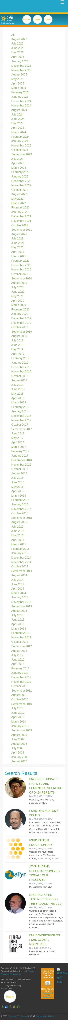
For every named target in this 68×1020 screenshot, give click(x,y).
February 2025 (20, 92)
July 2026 (17, 43)
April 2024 (17, 127)
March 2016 (18, 495)
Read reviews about (47, 993)
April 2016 (17, 491)
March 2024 (18, 132)
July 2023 (17, 158)
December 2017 (21, 415)
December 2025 (21, 65)
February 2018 (20, 407)
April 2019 (17, 353)
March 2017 (18, 446)
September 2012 (21, 646)
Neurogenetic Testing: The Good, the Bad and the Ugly (46, 899)
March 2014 (18, 593)
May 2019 (17, 349)
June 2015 (17, 530)
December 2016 (21, 460)
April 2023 (17, 163)
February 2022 (20, 207)
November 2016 (21, 464)
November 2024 (21, 105)
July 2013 (17, 615)
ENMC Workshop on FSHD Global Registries (44, 940)
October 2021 (19, 225)
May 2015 (17, 535)
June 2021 (17, 243)
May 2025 (17, 79)
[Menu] (62, 1)
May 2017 (17, 437)
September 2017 (21, 429)
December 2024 (21, 101)
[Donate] (10, 996)
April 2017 (17, 442)
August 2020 (19, 282)
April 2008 (17, 752)
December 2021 (21, 216)
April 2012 (17, 663)
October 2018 (19, 376)
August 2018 (19, 380)
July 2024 (17, 114)
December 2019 (21, 318)
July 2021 (17, 238)
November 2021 (21, 220)
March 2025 (18, 87)
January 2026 (19, 61)
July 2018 (17, 384)
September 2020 (21, 278)
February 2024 (20, 136)
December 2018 (21, 367)
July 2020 (17, 287)
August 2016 (19, 473)
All (13, 34)
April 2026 (17, 56)
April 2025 (17, 83)
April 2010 (17, 717)
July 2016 (17, 477)
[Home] (7, 18)
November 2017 (21, 420)
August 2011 (19, 694)
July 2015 (17, 526)
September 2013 (21, 606)
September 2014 (21, 570)
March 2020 (18, 305)
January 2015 (19, 553)
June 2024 (17, 118)
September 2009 (21, 730)
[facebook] (3, 1006)
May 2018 (17, 393)
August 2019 (19, 336)
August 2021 (19, 234)
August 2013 (19, 610)
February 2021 (20, 260)
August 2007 (19, 761)
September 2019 (21, 331)
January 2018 (19, 411)
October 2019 (19, 327)
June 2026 (17, 48)
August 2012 (19, 650)
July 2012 (17, 655)
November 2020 (21, 269)
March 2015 (18, 544)
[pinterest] (11, 1006)
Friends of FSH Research (18, 1016)
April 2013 (17, 624)
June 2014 (17, 584)
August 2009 (19, 734)
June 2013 (17, 619)
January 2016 (19, 504)
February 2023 (20, 172)
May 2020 (17, 296)
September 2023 (21, 154)
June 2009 (17, 739)
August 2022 (19, 194)
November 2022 (21, 185)
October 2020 (19, 274)
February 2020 (20, 309)
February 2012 (20, 668)
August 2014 (19, 575)
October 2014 (19, 566)
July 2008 (17, 748)
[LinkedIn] (7, 1006)
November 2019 (21, 322)
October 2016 (19, 468)
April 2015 (17, 539)
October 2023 (19, 149)
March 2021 (18, 256)
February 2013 (20, 632)
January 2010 (19, 726)
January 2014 (19, 597)
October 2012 (19, 641)
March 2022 (18, 203)
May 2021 (17, 247)
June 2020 (17, 291)
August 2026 (19, 39)
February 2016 (20, 499)
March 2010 (18, 721)
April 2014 (17, 588)
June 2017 (17, 433)
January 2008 (19, 757)
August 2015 (19, 522)
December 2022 (21, 181)
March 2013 (18, 628)
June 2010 (17, 712)
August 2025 (19, 74)
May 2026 (17, 52)
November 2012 (21, 637)
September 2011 (21, 690)
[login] (19, 1006)
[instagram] (15, 1006)
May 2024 (17, 123)
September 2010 (21, 703)
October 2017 (19, 424)
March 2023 (18, 167)
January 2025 (19, 96)
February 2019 (20, 358)
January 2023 (19, 176)
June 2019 (17, 345)
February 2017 (20, 451)
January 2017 (19, 455)
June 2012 (17, 659)
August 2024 (19, 110)
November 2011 (21, 681)
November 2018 (21, 371)
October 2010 (19, 699)
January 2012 (19, 672)
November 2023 (21, 145)
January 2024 (19, 141)
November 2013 (21, 601)
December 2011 (21, 677)
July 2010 (17, 708)
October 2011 (19, 686)
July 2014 (17, 579)
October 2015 (19, 513)
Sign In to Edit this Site (44, 1016)
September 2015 (21, 517)
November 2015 (21, 508)
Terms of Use (16, 974)
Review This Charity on (48, 974)
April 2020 (17, 300)
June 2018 (17, 389)
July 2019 (17, 340)
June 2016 (17, 482)
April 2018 (17, 398)
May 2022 (17, 198)
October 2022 (19, 189)
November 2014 (21, 562)
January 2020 (19, 313)
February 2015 (20, 548)
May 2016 (17, 486)
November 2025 (21, 70)
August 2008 (19, 743)
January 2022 (19, 212)
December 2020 (21, 265)
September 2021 (21, 229)
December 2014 (21, 557)
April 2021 (17, 251)
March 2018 (18, 402)
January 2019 (19, 362)
